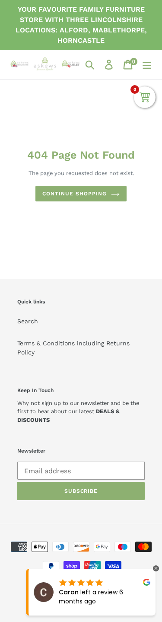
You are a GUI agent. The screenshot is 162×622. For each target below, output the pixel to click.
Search (27, 321)
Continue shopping (74, 194)
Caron (69, 592)
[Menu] (146, 64)
